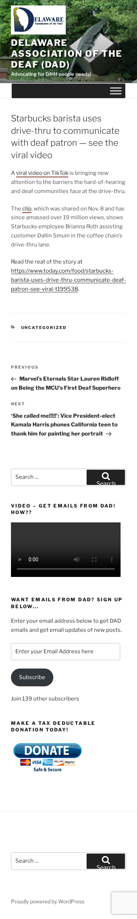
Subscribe (32, 677)
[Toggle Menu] (116, 91)
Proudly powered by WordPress (47, 901)
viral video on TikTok (42, 173)
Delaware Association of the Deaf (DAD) (66, 53)
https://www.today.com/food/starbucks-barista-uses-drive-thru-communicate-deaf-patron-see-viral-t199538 (68, 280)
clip (26, 208)
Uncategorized (44, 327)
